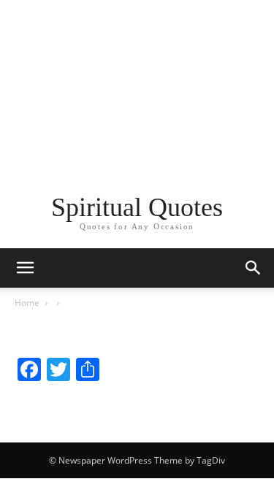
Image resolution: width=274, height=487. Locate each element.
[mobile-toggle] (24, 268)
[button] (253, 268)
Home (27, 302)
